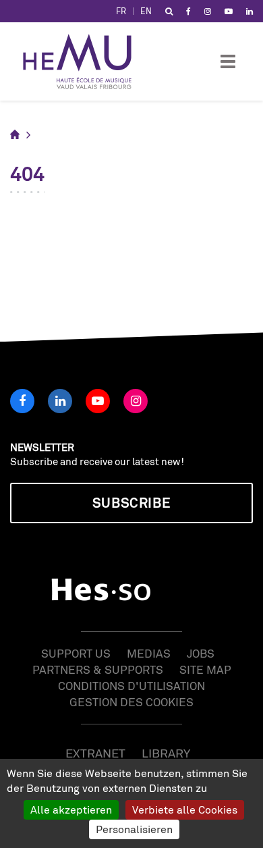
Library (166, 752)
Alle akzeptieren (71, 809)
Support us (76, 653)
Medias (149, 653)
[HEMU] (83, 61)
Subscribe (131, 502)
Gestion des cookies (131, 702)
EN (146, 11)
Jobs (200, 653)
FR (121, 11)
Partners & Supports (97, 669)
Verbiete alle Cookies (184, 809)
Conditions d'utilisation (131, 686)
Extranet (95, 752)
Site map (205, 669)
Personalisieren (134, 829)
